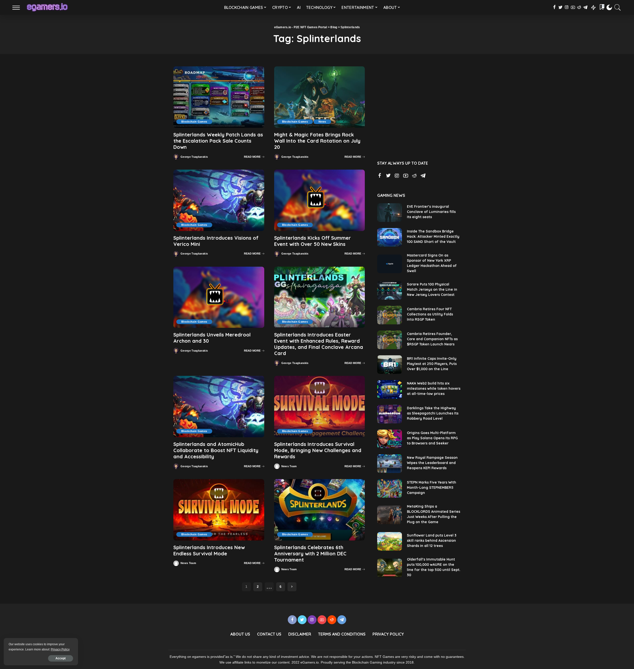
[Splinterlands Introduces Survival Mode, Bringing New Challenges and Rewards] (319, 406)
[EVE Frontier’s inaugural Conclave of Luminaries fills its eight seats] (389, 212)
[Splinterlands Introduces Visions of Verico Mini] (218, 200)
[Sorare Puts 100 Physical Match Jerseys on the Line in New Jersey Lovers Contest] (389, 290)
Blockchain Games (194, 121)
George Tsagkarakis (194, 156)
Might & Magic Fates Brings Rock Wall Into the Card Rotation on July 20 (317, 140)
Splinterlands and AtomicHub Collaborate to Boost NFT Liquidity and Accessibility (215, 450)
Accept (60, 658)
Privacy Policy (60, 649)
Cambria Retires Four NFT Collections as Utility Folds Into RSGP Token (430, 314)
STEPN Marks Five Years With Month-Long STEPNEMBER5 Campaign (431, 487)
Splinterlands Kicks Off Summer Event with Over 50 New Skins (312, 241)
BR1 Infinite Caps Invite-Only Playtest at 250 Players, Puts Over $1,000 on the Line (432, 363)
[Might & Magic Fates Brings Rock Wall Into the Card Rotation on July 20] (319, 97)
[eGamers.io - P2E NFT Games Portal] (47, 7)
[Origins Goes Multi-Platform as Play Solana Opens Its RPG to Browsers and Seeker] (389, 439)
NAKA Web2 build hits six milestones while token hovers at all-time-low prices (433, 388)
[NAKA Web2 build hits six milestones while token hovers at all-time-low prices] (389, 389)
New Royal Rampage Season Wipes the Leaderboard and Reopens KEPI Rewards (432, 462)
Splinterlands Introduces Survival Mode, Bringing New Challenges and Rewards (317, 450)
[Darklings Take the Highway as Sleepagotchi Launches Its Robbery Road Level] (389, 414)
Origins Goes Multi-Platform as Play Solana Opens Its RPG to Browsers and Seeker (432, 438)
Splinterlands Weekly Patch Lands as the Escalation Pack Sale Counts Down (218, 140)
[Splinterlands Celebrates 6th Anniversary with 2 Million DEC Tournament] (319, 509)
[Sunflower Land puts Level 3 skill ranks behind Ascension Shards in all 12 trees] (389, 541)
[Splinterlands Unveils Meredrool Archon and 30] (218, 297)
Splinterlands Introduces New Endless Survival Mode (209, 550)
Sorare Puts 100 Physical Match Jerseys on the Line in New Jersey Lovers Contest (432, 289)
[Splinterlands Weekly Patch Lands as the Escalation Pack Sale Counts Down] (218, 97)
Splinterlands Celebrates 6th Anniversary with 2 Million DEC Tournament (310, 553)
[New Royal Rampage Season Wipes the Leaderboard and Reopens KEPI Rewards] (389, 463)
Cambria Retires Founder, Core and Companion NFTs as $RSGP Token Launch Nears (432, 339)
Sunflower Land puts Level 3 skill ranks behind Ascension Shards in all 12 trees (431, 540)
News (322, 121)
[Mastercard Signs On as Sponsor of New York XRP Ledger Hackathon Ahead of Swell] (389, 264)
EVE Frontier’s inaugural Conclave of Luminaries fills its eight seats (431, 211)
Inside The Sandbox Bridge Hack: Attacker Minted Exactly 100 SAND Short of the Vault (433, 236)
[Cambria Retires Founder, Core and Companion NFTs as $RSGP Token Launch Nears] (389, 340)
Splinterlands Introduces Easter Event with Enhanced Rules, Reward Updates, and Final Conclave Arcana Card (318, 344)
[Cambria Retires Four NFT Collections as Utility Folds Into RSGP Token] (389, 315)
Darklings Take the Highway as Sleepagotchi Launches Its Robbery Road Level (432, 413)
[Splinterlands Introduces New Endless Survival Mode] (218, 509)
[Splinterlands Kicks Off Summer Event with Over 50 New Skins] (319, 200)
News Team (289, 466)
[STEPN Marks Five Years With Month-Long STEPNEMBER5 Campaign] (389, 488)
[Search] (618, 7)
